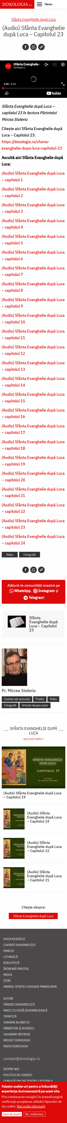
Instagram (46, 590)
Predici (40, 699)
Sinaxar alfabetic (16, 1022)
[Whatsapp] (33, 47)
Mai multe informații (31, 1106)
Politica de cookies (17, 1075)
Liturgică (10, 957)
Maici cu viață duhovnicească (25, 1010)
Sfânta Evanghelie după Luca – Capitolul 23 (43, 624)
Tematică (9, 1016)
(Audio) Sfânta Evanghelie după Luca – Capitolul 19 (32, 795)
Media (7, 975)
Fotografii (30, 555)
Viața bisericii (14, 939)
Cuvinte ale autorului (17, 699)
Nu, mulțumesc (34, 1114)
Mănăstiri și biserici (18, 1028)
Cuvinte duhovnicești (19, 945)
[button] (44, 4)
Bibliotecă (11, 963)
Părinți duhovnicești (19, 1004)
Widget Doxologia (16, 1040)
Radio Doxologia (15, 1046)
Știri (7, 981)
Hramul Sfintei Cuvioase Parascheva (30, 987)
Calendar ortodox (16, 1034)
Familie (8, 951)
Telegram (36, 597)
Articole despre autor (35, 705)
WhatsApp (22, 590)
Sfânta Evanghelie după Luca (33, 19)
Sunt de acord (11, 1114)
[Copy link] (41, 47)
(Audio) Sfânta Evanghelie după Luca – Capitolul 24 (44, 817)
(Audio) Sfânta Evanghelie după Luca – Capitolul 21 (44, 876)
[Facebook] (25, 47)
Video (9, 555)
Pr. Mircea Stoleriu (19, 690)
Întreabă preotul (16, 969)
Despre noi (11, 1069)
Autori (8, 998)
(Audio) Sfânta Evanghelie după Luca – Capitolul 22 (44, 846)
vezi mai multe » (33, 739)
